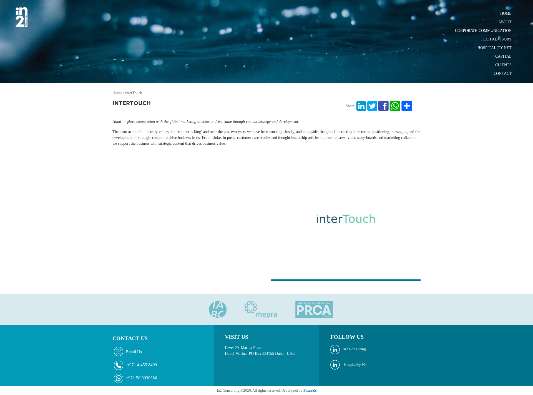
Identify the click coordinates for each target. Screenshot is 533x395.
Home (506, 13)
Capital (503, 56)
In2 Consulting (354, 349)
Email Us (134, 352)
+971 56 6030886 (141, 378)
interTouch (140, 132)
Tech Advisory (496, 39)
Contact (503, 74)
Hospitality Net (494, 48)
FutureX (309, 390)
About (505, 22)
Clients (503, 65)
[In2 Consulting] (21, 17)
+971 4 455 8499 (141, 365)
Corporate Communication (483, 31)
